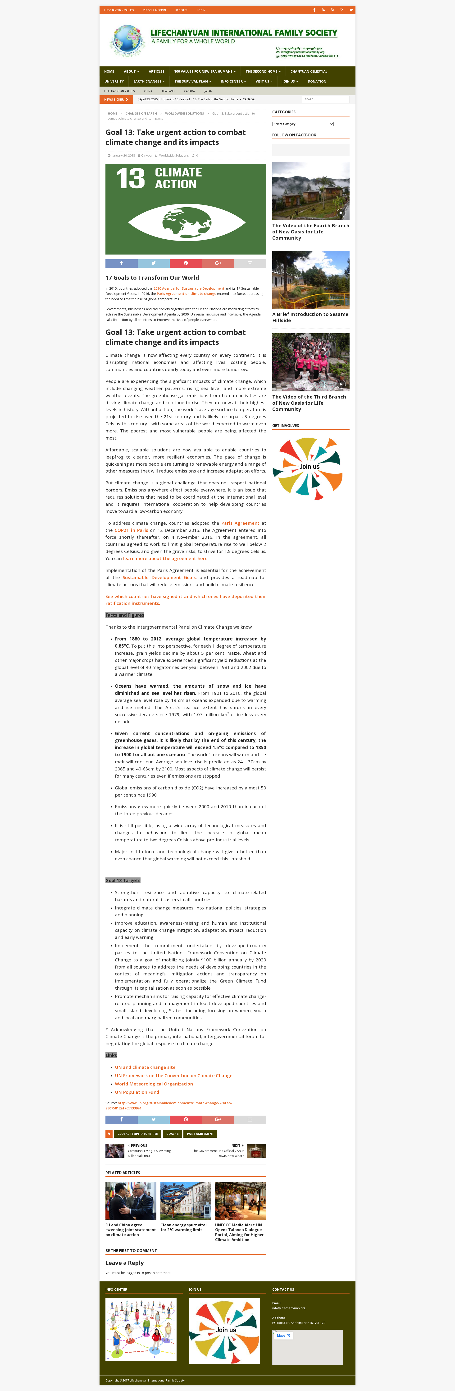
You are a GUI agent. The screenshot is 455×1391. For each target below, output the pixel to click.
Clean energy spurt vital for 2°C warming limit (183, 1227)
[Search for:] (326, 99)
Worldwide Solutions (174, 155)
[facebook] (314, 10)
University (114, 81)
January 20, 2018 (123, 155)
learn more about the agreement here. (166, 558)
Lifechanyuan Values (119, 10)
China (148, 91)
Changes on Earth (141, 113)
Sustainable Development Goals (159, 577)
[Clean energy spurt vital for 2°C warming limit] (185, 1201)
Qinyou (146, 155)
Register (181, 10)
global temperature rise (138, 1134)
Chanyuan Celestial (309, 71)
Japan (208, 91)
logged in (133, 1272)
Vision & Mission (154, 10)
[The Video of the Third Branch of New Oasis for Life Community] (311, 362)
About (130, 71)
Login (201, 10)
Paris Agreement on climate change (186, 293)
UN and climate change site (145, 1067)
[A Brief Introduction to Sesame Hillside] (311, 280)
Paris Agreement (240, 523)
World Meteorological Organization (154, 1084)
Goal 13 (172, 1134)
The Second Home (262, 71)
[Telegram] (342, 10)
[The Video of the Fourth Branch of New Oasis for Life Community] (311, 191)
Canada (189, 91)
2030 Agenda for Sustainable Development (189, 288)
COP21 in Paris (132, 530)
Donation (317, 81)
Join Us (288, 81)
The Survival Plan (191, 81)
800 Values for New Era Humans (203, 71)
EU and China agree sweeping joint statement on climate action (130, 1230)
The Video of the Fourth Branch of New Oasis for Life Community (311, 231)
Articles (156, 71)
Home (109, 71)
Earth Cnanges (147, 81)
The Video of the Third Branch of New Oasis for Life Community (309, 403)
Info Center (232, 81)
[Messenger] (333, 10)
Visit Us (262, 81)
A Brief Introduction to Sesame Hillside (310, 317)
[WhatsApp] (323, 10)
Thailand (168, 91)
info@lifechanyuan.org (288, 1308)
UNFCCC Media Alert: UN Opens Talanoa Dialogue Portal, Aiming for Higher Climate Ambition (239, 1232)
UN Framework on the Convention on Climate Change (173, 1075)
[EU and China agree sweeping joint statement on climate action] (130, 1201)
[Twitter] (351, 10)
